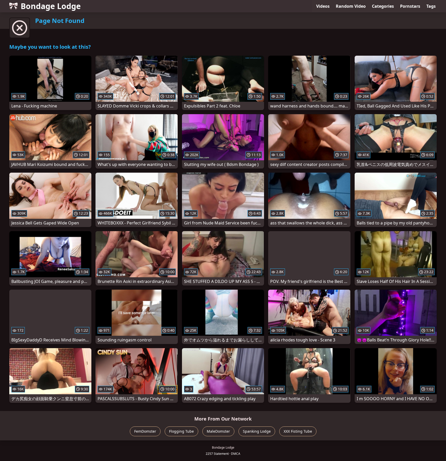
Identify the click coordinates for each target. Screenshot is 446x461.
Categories (383, 6)
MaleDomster (218, 431)
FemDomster (145, 431)
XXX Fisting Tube (298, 431)
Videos (323, 6)
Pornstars (410, 6)
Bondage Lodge (51, 6)
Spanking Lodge (257, 431)
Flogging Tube (181, 431)
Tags (431, 6)
